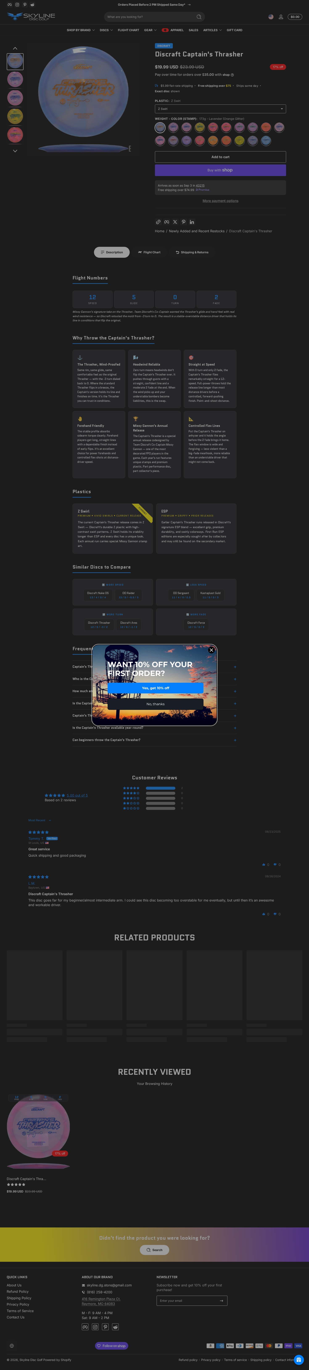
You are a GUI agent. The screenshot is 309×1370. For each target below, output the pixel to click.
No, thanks (156, 704)
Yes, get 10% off (155, 688)
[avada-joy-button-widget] (299, 1360)
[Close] (211, 650)
